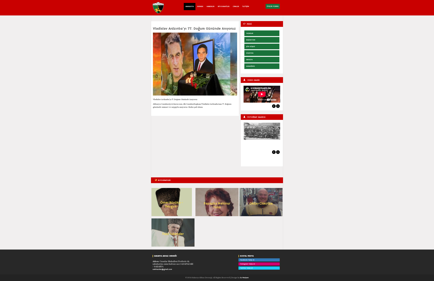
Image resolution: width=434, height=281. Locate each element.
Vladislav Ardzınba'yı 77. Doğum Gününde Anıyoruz (194, 29)
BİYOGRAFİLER (223, 6)
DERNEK (200, 6)
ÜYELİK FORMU (273, 6)
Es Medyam (244, 278)
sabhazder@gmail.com (162, 269)
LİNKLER (236, 6)
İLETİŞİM (245, 6)
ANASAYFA (189, 6)
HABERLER (210, 6)
